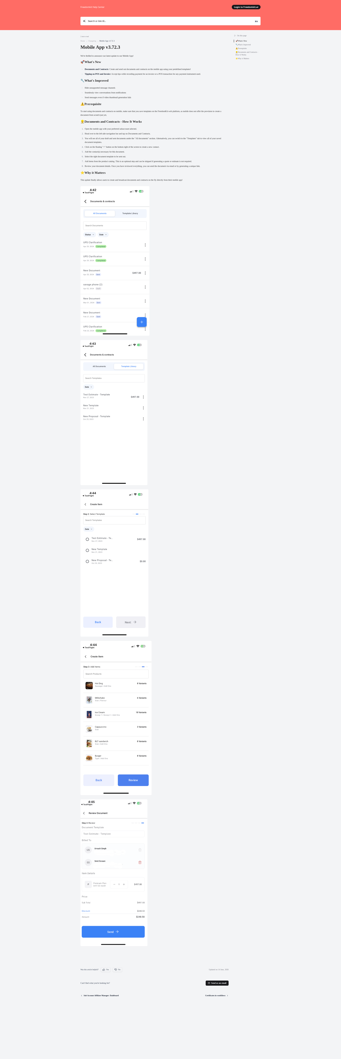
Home (82, 41)
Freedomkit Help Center (92, 7)
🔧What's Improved (243, 45)
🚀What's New (241, 41)
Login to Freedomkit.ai (246, 7)
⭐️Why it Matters (242, 59)
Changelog (92, 41)
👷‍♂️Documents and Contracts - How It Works (247, 53)
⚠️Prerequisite (241, 48)
